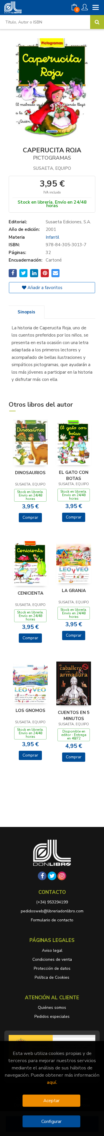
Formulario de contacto (52, 920)
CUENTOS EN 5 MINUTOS (74, 715)
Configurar (51, 1121)
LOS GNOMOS (30, 710)
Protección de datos (52, 968)
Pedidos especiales (52, 1016)
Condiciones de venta (52, 959)
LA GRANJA (74, 590)
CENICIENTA (30, 593)
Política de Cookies (52, 977)
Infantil (52, 237)
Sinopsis (26, 312)
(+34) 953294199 (52, 902)
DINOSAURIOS (30, 473)
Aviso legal (52, 950)
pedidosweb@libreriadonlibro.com (52, 911)
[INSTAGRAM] (61, 876)
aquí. (52, 1082)
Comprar (30, 517)
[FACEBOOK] (42, 876)
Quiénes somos (52, 1007)
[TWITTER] (52, 876)
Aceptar (51, 1100)
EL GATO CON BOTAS (73, 475)
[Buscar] (97, 22)
